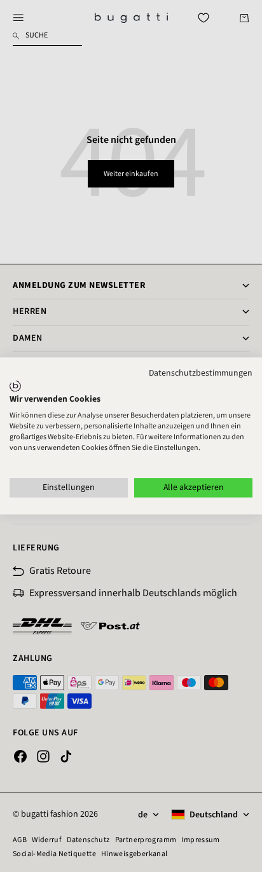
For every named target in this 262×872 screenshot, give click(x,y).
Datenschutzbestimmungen (200, 373)
